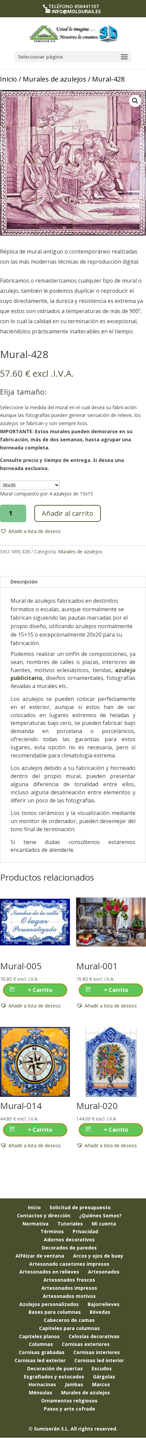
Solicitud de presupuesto (80, 1207)
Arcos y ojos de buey (98, 1256)
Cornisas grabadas (42, 1352)
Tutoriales (70, 1223)
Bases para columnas (55, 1312)
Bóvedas (100, 1312)
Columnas (41, 1344)
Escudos (102, 1368)
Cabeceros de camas (69, 1320)
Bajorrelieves (104, 1304)
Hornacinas (42, 1384)
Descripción (24, 581)
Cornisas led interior (99, 1360)
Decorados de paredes (69, 1247)
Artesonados (104, 1271)
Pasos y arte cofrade (69, 1409)
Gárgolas (104, 1376)
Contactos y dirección (43, 1215)
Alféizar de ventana (40, 1256)
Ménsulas (40, 1392)
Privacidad (85, 1231)
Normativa (35, 1223)
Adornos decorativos (69, 1239)
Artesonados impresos (69, 1288)
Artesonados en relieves (49, 1271)
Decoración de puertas (55, 1368)
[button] (135, 101)
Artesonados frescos (69, 1280)
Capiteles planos (39, 1336)
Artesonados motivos (69, 1296)
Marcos (101, 1384)
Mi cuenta (104, 1223)
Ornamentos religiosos (69, 1400)
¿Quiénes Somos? (100, 1215)
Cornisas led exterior (40, 1360)
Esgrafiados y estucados (54, 1376)
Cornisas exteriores (86, 1344)
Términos (52, 1231)
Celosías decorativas (94, 1336)
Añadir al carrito (67, 513)
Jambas (74, 1384)
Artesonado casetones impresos (69, 1264)
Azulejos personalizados (49, 1304)
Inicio (8, 79)
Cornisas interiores (96, 1352)
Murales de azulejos (54, 79)
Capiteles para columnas (69, 1328)
